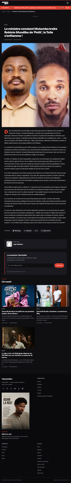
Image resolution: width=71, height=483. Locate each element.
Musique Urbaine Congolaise (44, 396)
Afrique (39, 387)
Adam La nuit (6, 434)
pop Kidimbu (18, 244)
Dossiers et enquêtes (42, 461)
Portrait (4, 449)
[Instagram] (7, 388)
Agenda (39, 470)
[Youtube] (14, 388)
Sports (39, 381)
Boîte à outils (40, 464)
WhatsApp (17, 230)
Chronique (4, 447)
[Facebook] (3, 388)
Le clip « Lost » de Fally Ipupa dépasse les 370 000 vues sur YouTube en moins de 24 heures (17, 355)
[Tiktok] (18, 388)
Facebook (28, 230)
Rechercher (40, 473)
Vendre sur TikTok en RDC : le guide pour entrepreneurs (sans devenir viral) (33, 7)
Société (39, 458)
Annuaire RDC (41, 467)
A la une (39, 390)
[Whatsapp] (22, 388)
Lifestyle (39, 455)
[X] (11, 388)
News (8, 11)
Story (3, 455)
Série (3, 452)
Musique (39, 384)
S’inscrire (59, 265)
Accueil (3, 11)
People (39, 393)
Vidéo (3, 458)
